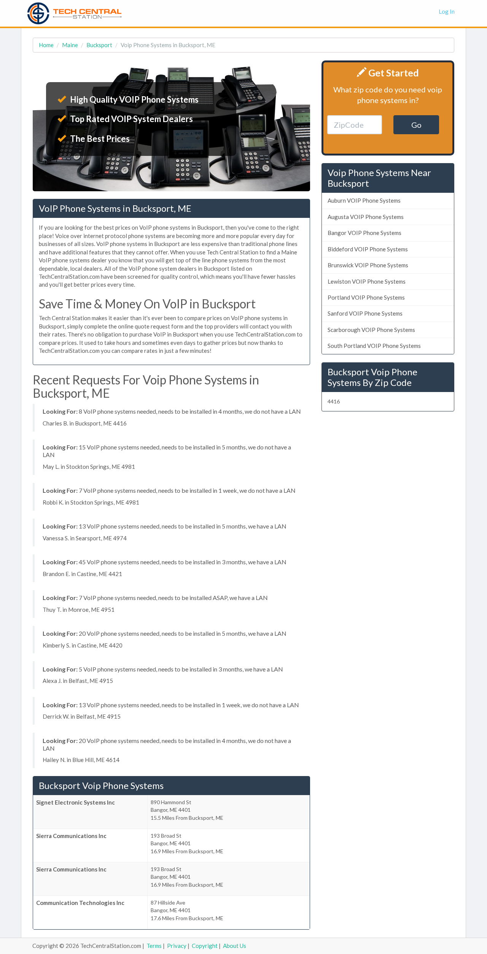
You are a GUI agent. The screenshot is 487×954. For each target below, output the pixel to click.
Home (46, 44)
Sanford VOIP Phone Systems (365, 313)
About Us (234, 945)
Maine (70, 44)
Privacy (176, 945)
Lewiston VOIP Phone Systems (367, 281)
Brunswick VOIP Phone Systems (368, 265)
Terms (154, 945)
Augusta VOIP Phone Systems (366, 216)
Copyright (205, 945)
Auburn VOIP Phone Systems (364, 200)
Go (416, 124)
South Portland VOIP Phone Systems (374, 345)
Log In (447, 11)
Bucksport (99, 44)
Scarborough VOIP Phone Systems (371, 329)
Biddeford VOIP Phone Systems (368, 249)
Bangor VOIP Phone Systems (364, 232)
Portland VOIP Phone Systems (366, 297)
